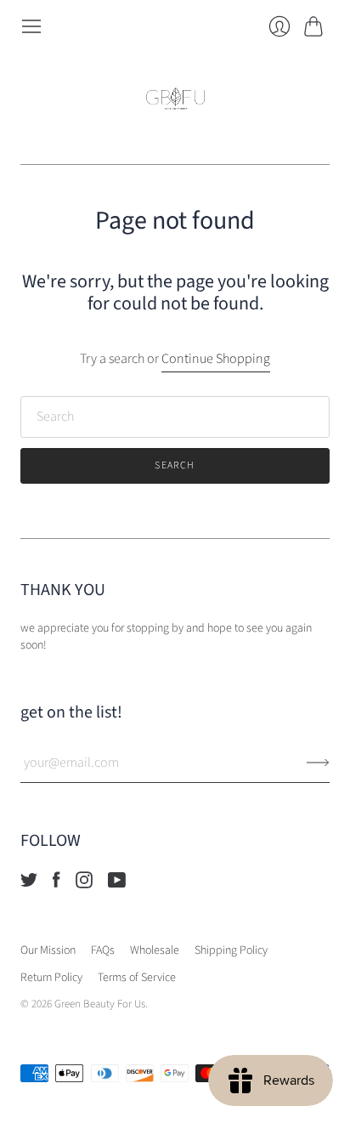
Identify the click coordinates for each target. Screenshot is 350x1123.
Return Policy (51, 977)
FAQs (103, 950)
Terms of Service (137, 977)
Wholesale (154, 950)
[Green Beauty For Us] (175, 101)
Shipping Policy (231, 950)
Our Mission (48, 950)
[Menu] (31, 26)
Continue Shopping (215, 358)
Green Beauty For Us (99, 1004)
